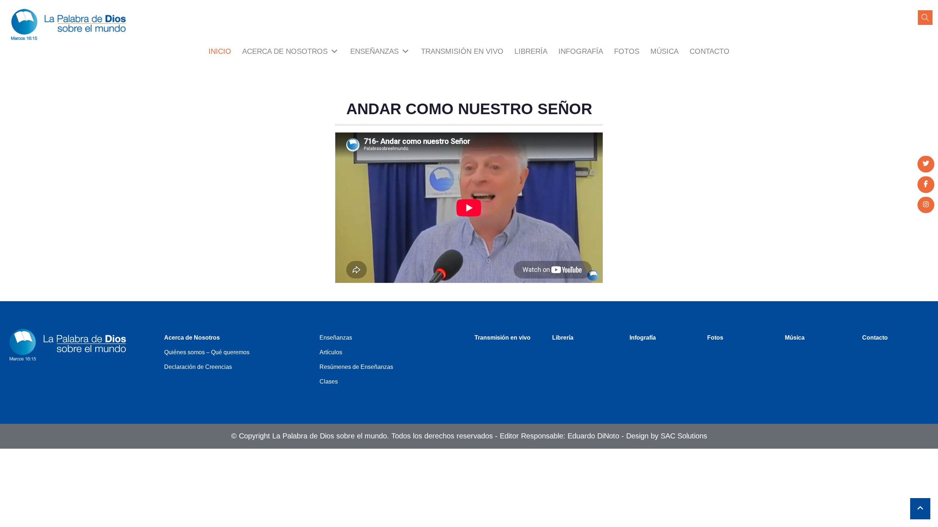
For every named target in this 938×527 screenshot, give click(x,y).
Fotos (626, 51)
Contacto (710, 51)
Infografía (580, 51)
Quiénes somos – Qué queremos (207, 352)
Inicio (219, 51)
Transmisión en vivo (462, 51)
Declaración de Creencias (198, 367)
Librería (530, 51)
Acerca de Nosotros (286, 51)
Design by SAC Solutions (666, 436)
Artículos (331, 352)
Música (664, 51)
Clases (329, 381)
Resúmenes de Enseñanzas (356, 367)
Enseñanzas (375, 51)
